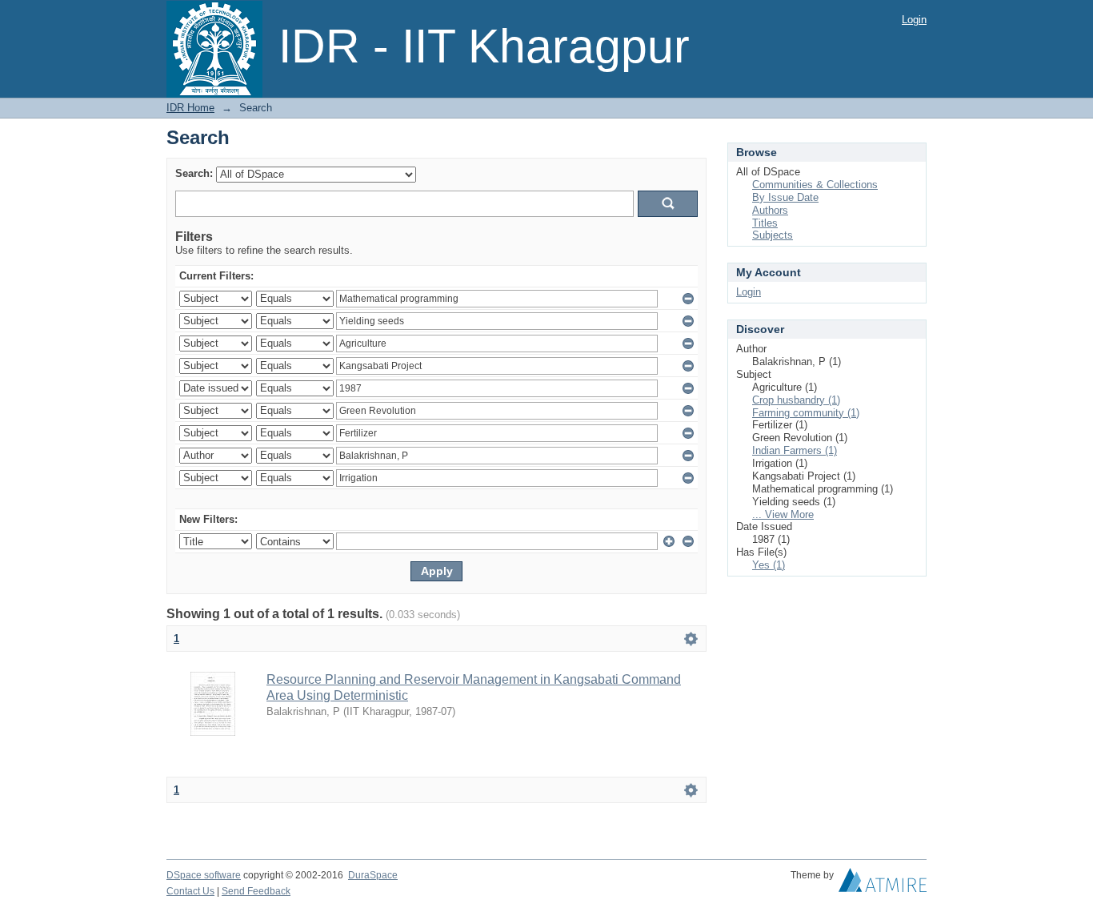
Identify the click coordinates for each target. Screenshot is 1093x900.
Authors (770, 210)
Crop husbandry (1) (796, 400)
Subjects (772, 235)
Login (914, 20)
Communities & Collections (815, 185)
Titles (765, 223)
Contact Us (190, 891)
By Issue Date (785, 197)
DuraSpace (373, 875)
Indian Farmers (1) (794, 450)
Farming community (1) (805, 413)
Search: (194, 173)
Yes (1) (768, 565)
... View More (783, 514)
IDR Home (190, 108)
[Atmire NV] (883, 884)
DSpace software (203, 875)
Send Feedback (256, 891)
